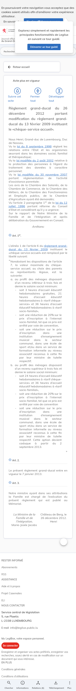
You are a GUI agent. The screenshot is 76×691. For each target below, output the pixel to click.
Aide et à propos (10, 586)
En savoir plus (13, 21)
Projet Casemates (11, 593)
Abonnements (9, 567)
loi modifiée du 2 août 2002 (35, 160)
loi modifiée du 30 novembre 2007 (42, 174)
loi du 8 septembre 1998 (34, 146)
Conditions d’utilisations (14, 676)
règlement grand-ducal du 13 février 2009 (38, 247)
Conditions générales (13, 669)
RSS (3, 574)
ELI (3, 600)
